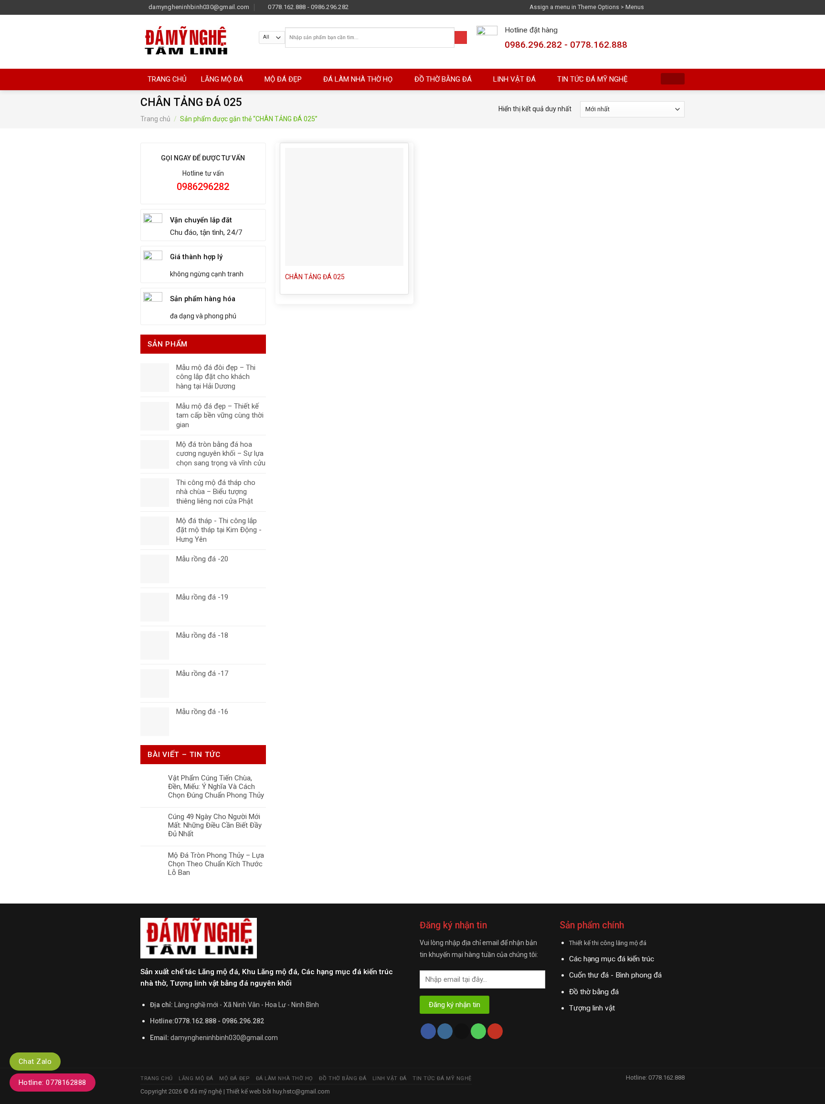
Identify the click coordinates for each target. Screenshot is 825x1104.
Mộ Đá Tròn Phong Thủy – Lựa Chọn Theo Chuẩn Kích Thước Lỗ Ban (216, 864)
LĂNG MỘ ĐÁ (222, 79)
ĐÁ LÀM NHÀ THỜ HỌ (357, 79)
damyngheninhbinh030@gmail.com (224, 1037)
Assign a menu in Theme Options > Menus (586, 7)
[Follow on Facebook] (653, 7)
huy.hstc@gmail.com (300, 1091)
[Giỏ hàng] (673, 78)
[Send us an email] (680, 7)
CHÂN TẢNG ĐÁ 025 (315, 277)
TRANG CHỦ (167, 79)
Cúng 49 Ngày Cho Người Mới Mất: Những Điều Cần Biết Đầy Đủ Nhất (215, 825)
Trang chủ (155, 119)
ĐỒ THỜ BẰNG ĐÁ (443, 79)
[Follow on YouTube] (495, 1031)
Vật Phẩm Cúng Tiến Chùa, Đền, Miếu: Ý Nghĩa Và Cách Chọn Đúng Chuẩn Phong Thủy (216, 786)
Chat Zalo (35, 1061)
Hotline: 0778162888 (52, 1082)
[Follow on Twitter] (671, 7)
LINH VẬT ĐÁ (514, 79)
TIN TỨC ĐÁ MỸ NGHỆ (592, 79)
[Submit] (461, 37)
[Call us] (478, 1031)
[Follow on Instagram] (663, 7)
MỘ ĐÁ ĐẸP (283, 79)
